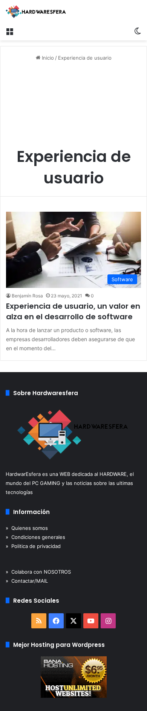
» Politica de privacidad (33, 546)
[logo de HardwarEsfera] (36, 11)
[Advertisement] (73, 106)
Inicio (47, 58)
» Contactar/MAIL (27, 581)
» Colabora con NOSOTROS (38, 572)
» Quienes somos (27, 528)
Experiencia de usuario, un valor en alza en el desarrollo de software (73, 311)
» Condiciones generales (35, 537)
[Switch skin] (137, 31)
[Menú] (9, 31)
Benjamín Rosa (27, 296)
